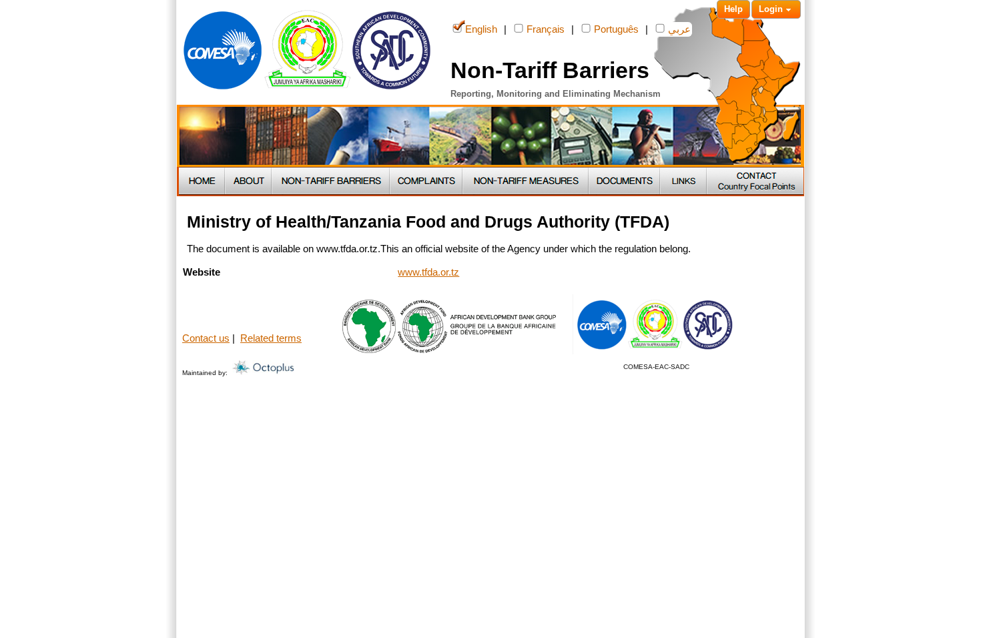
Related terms (271, 338)
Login (771, 9)
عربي (679, 29)
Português (616, 29)
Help (733, 9)
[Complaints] (426, 181)
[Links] (684, 181)
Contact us (206, 338)
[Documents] (625, 181)
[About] (249, 181)
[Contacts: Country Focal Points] (755, 181)
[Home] (202, 181)
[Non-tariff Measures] (526, 181)
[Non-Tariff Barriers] (331, 181)
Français (546, 29)
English (481, 29)
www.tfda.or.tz (428, 272)
